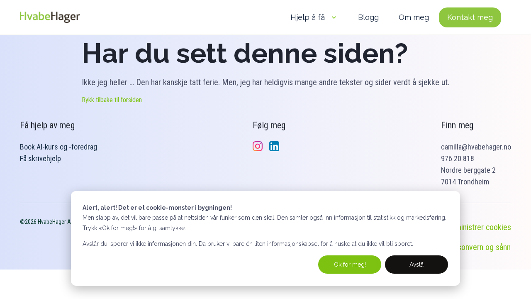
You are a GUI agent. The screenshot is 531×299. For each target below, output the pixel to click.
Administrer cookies (478, 227)
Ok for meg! (350, 264)
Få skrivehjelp (40, 158)
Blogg (368, 17)
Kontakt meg (470, 17)
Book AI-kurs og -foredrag (58, 146)
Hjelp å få (307, 17)
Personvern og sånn (478, 247)
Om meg (414, 17)
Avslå (416, 264)
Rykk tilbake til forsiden (112, 100)
